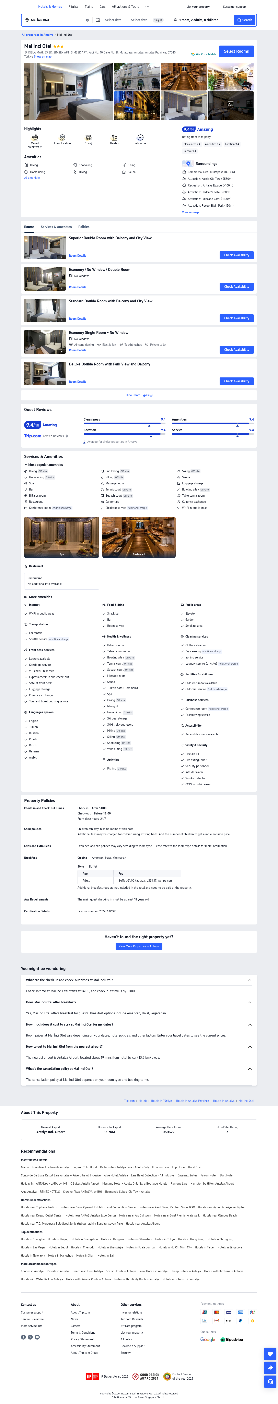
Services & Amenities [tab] (56, 227)
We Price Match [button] (206, 54)
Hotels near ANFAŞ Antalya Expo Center (91, 1215)
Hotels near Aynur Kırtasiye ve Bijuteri (221, 1207)
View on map (190, 212)
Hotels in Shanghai (33, 1239)
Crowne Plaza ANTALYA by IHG (82, 1191)
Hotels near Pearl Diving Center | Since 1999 (167, 1207)
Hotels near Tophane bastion (39, 1207)
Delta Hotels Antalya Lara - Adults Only (124, 1167)
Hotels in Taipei (204, 1247)
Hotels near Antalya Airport (143, 1223)
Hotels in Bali (105, 1255)
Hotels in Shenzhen (139, 1239)
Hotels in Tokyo (165, 1239)
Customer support (32, 1312)
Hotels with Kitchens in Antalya (223, 1271)
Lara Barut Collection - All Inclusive (152, 1175)
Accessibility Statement (85, 1346)
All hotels (126, 1339)
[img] (68, 91)
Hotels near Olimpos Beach (220, 1215)
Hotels (143, 1100)
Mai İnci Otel (37, 46)
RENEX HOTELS (50, 1191)
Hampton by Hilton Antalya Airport (212, 1183)
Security (126, 1352)
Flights (73, 7)
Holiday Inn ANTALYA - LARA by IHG (44, 1183)
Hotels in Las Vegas (33, 1247)
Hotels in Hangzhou (60, 1255)
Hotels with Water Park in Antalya (42, 1279)
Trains (89, 7)
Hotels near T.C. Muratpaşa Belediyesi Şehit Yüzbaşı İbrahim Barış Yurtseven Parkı (72, 1223)
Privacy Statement (82, 1339)
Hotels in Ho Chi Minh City (175, 1247)
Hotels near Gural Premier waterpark (177, 1215)
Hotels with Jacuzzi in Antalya (181, 1279)
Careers (75, 1326)
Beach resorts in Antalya (88, 1271)
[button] (148, 7)
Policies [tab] (84, 227)
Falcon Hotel (208, 1175)
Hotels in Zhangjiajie (110, 1247)
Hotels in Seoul (58, 1247)
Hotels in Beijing (58, 1239)
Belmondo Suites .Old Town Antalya (127, 1191)
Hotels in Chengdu (82, 1247)
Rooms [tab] (29, 227)
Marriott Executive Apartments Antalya (45, 1167)
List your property (132, 1332)
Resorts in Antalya (58, 1271)
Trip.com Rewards (132, 1319)
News (74, 1319)
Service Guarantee (32, 1319)
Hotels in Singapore (230, 1247)
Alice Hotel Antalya (116, 1175)
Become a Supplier (132, 1346)
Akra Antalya (29, 1191)
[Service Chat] (270, 1382)
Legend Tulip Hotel (85, 1167)
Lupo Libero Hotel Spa (186, 1167)
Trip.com (129, 1100)
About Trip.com (80, 1312)
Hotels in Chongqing (220, 1239)
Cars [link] (102, 7)
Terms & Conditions (83, 1332)
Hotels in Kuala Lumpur (140, 1247)
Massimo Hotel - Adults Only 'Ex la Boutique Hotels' (134, 1183)
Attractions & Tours (125, 7)
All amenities (32, 177)
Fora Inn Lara (160, 1167)
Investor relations (131, 1312)
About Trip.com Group (84, 1352)
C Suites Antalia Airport (84, 1183)
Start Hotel (226, 1175)
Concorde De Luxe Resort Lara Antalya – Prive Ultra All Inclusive (61, 1175)
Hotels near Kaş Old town (135, 1215)
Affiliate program (131, 1326)
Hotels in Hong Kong (191, 1239)
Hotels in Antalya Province (192, 1100)
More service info (32, 1326)
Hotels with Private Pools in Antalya (88, 1279)
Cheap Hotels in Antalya (186, 1271)
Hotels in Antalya (223, 1100)
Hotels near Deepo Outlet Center (41, 1215)
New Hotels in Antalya (153, 1271)
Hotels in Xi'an (85, 1255)
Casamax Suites (187, 1175)
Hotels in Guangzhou (85, 1239)
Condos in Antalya (32, 1271)
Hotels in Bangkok (112, 1239)
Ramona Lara (179, 1183)
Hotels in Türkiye (161, 1100)
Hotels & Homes (50, 7)
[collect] (270, 1354)
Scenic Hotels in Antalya (121, 1271)
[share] (270, 1368)
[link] (198, 6)
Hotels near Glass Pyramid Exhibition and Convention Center (98, 1207)
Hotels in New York (33, 1255)
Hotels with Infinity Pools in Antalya (136, 1279)
